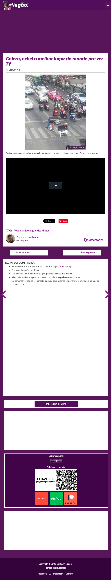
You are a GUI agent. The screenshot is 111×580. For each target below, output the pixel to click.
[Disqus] (55, 329)
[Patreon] (70, 498)
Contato (69, 573)
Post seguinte (89, 252)
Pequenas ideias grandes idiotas (31, 230)
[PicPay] (57, 498)
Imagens (24, 240)
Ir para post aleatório (56, 404)
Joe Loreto (33, 237)
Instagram (58, 573)
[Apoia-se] (42, 498)
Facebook (42, 573)
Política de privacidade (55, 568)
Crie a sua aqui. (66, 266)
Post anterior (21, 252)
